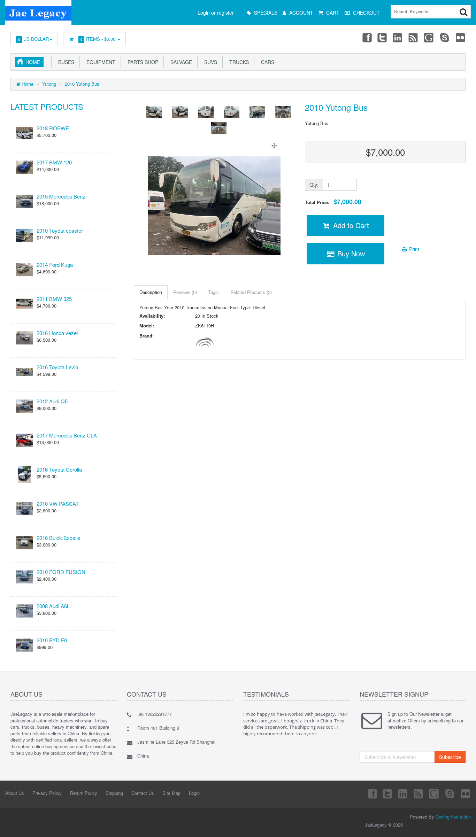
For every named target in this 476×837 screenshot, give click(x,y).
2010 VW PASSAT (58, 503)
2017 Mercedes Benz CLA (67, 435)
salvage (180, 62)
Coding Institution (453, 816)
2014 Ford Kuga (55, 264)
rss (413, 37)
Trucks (238, 62)
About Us (14, 793)
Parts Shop (141, 62)
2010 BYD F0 (52, 640)
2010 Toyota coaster (60, 230)
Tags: (213, 292)
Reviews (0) (185, 292)
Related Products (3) (251, 292)
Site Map (171, 793)
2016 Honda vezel (57, 332)
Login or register (216, 12)
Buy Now (350, 253)
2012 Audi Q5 (52, 401)
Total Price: (333, 201)
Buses (64, 62)
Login (194, 793)
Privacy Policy (47, 793)
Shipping (114, 793)
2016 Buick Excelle (58, 537)
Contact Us (142, 793)
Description (150, 292)
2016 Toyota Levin (57, 367)
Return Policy (83, 793)
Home (32, 62)
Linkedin (398, 37)
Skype (445, 37)
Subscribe (450, 756)
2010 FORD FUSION (61, 571)
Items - (97, 39)
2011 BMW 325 (54, 298)
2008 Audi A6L (53, 606)
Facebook (366, 37)
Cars (266, 62)
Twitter (382, 37)
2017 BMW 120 (54, 162)
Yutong (49, 83)
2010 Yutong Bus (82, 83)
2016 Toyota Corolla (59, 469)
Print (413, 249)
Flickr (460, 37)
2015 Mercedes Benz (61, 196)
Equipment (99, 62)
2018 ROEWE (53, 128)
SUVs (209, 62)
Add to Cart (350, 225)
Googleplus (429, 37)
